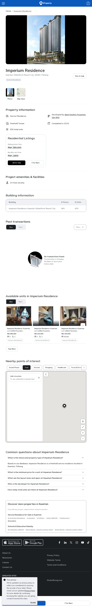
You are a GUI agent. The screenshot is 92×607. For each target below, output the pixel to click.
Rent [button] (20, 227)
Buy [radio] (11, 302)
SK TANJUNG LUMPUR (16, 529)
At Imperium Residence (16, 518)
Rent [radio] (21, 302)
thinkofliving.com (54, 580)
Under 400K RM (52, 518)
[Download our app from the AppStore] (12, 542)
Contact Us (7, 567)
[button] (79, 75)
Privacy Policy (53, 555)
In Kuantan (31, 518)
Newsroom (7, 557)
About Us (6, 553)
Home (8, 11)
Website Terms (53, 560)
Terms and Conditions (56, 565)
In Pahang (40, 518)
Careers (5, 562)
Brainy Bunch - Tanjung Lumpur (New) (39, 529)
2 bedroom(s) (65, 518)
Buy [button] (11, 227)
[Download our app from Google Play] (33, 542)
